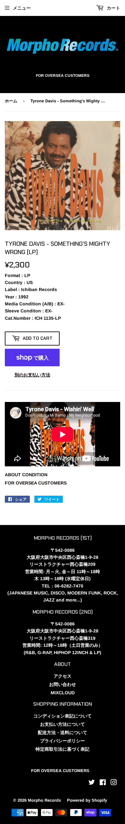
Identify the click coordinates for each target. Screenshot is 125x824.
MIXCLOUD (63, 692)
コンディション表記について (62, 715)
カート (112, 8)
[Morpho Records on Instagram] (114, 783)
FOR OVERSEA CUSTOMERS (36, 482)
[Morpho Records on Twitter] (91, 783)
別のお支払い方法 (32, 374)
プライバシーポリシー (62, 740)
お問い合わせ (62, 684)
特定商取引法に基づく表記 (62, 749)
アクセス (62, 676)
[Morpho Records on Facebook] (102, 783)
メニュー (22, 8)
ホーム (11, 100)
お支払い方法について (62, 724)
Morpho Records (44, 800)
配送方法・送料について (62, 732)
